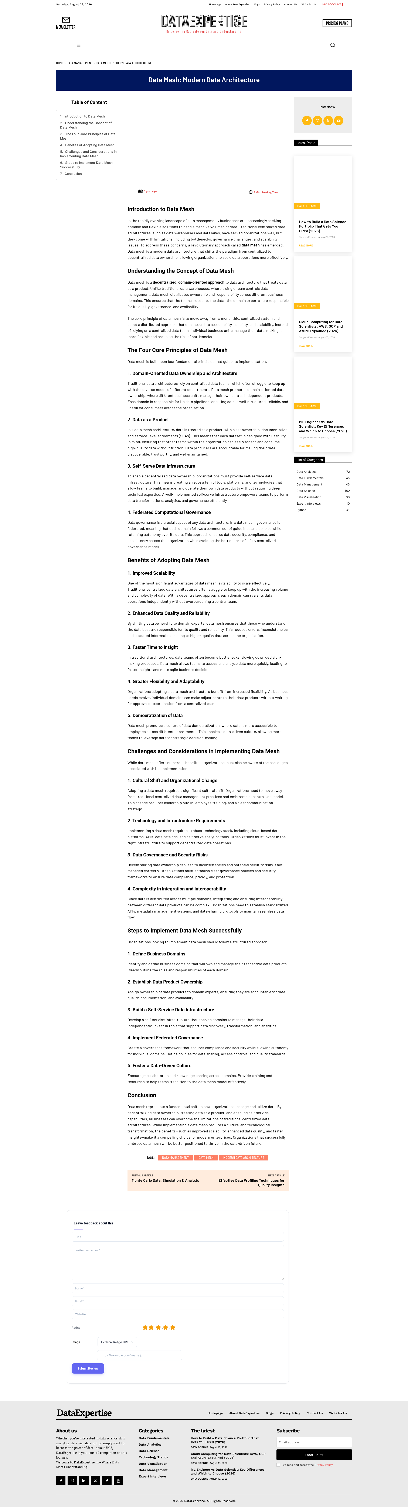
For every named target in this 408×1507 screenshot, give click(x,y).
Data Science (307, 206)
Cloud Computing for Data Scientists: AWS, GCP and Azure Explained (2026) (321, 326)
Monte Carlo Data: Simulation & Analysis (165, 1180)
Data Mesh (206, 1157)
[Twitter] (328, 120)
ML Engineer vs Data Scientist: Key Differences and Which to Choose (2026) (323, 426)
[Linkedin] (83, 1480)
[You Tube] (118, 1480)
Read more (306, 245)
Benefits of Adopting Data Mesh (90, 145)
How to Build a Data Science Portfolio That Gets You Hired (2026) (322, 226)
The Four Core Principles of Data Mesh (88, 136)
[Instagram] (317, 120)
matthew (327, 106)
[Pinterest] (107, 1480)
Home (60, 63)
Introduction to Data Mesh (84, 116)
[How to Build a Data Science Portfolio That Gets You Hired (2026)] (323, 185)
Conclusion (73, 174)
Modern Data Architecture (243, 1157)
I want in (312, 1454)
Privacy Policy (324, 1464)
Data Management (80, 63)
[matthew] (315, 106)
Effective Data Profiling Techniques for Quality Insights (251, 1182)
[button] (332, 45)
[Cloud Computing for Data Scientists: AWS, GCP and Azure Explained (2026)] (323, 285)
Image (76, 1342)
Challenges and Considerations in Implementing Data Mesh (88, 154)
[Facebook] (307, 120)
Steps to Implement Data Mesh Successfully (86, 165)
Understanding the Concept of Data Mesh (86, 125)
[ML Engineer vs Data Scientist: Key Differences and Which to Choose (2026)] (323, 386)
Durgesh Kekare (307, 236)
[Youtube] (339, 120)
